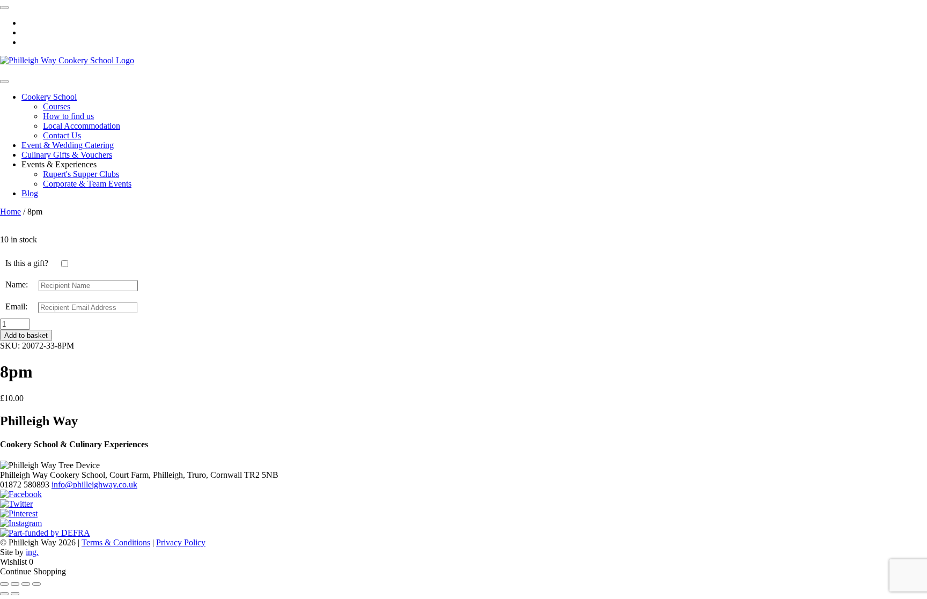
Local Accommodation (81, 125)
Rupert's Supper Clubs (81, 174)
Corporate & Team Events (87, 183)
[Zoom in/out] (36, 584)
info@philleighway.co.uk (94, 484)
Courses (56, 106)
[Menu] (4, 81)
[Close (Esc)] (4, 584)
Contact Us (62, 135)
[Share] (15, 584)
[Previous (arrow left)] (4, 593)
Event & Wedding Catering (67, 145)
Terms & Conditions (116, 542)
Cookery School (49, 96)
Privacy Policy (180, 542)
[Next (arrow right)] (15, 593)
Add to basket (26, 335)
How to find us (68, 116)
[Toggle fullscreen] (25, 584)
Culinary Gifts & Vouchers (66, 154)
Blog (29, 193)
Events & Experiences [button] (59, 164)
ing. (32, 552)
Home (10, 211)
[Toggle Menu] (4, 7)
